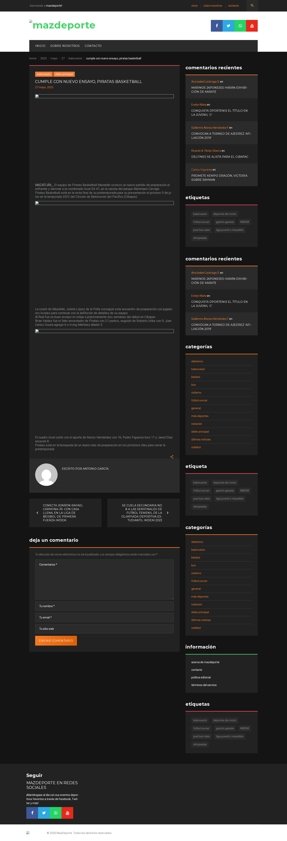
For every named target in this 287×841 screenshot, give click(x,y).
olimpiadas (200, 238)
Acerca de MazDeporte (205, 662)
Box (193, 384)
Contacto (233, 5)
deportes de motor (224, 214)
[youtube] (252, 26)
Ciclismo (196, 392)
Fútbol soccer (199, 400)
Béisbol (195, 377)
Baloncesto (75, 58)
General (196, 408)
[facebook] (217, 26)
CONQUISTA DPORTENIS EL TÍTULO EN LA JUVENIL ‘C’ (219, 113)
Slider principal (64, 74)
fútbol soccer (201, 222)
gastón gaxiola (225, 222)
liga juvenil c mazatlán (229, 230)
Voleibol (196, 447)
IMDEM (244, 222)
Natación (196, 423)
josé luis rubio (201, 230)
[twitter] (228, 26)
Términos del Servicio (204, 685)
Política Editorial (201, 677)
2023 (43, 58)
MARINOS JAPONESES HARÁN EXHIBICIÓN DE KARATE (219, 90)
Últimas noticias (201, 439)
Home (33, 58)
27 (63, 58)
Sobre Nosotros (213, 5)
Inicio (195, 5)
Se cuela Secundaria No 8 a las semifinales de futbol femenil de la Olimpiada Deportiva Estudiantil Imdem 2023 (141, 512)
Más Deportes (200, 416)
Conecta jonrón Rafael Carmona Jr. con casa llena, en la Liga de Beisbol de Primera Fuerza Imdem (63, 512)
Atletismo (197, 361)
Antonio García (96, 468)
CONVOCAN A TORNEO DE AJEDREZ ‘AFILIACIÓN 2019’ (221, 136)
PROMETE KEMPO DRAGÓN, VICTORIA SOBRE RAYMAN (219, 178)
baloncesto (200, 214)
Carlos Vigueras (201, 169)
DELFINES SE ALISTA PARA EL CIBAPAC (219, 157)
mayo (54, 58)
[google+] (240, 26)
